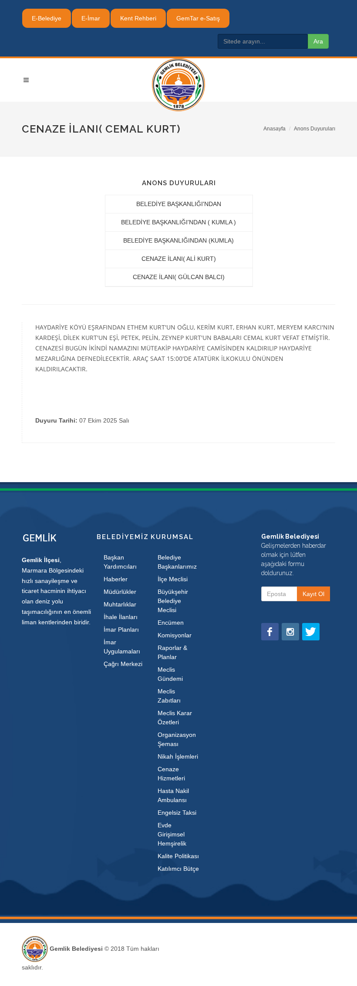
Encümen (171, 622)
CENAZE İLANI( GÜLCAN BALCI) (179, 276)
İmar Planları (121, 629)
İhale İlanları (121, 616)
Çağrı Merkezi (123, 663)
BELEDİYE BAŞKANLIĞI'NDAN (178, 203)
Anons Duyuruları (314, 129)
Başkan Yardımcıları (120, 562)
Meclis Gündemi (170, 674)
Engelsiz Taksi (177, 812)
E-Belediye (46, 18)
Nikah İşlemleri (178, 756)
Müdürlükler (120, 591)
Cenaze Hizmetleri (171, 774)
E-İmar (90, 18)
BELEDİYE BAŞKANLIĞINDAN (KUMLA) (178, 240)
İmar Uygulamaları (122, 647)
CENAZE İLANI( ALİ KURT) (178, 258)
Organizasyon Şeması (177, 739)
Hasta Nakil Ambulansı (173, 795)
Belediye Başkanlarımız (177, 562)
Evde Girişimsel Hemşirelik (172, 834)
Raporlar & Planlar (172, 652)
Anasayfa (274, 129)
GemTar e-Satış (198, 18)
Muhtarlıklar (120, 604)
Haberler (116, 579)
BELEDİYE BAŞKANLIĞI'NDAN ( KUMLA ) (178, 222)
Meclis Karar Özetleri (175, 718)
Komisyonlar (175, 635)
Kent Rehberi (138, 18)
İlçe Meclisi (173, 579)
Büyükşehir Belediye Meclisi (173, 600)
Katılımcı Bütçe (178, 868)
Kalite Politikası (178, 856)
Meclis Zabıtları (169, 696)
